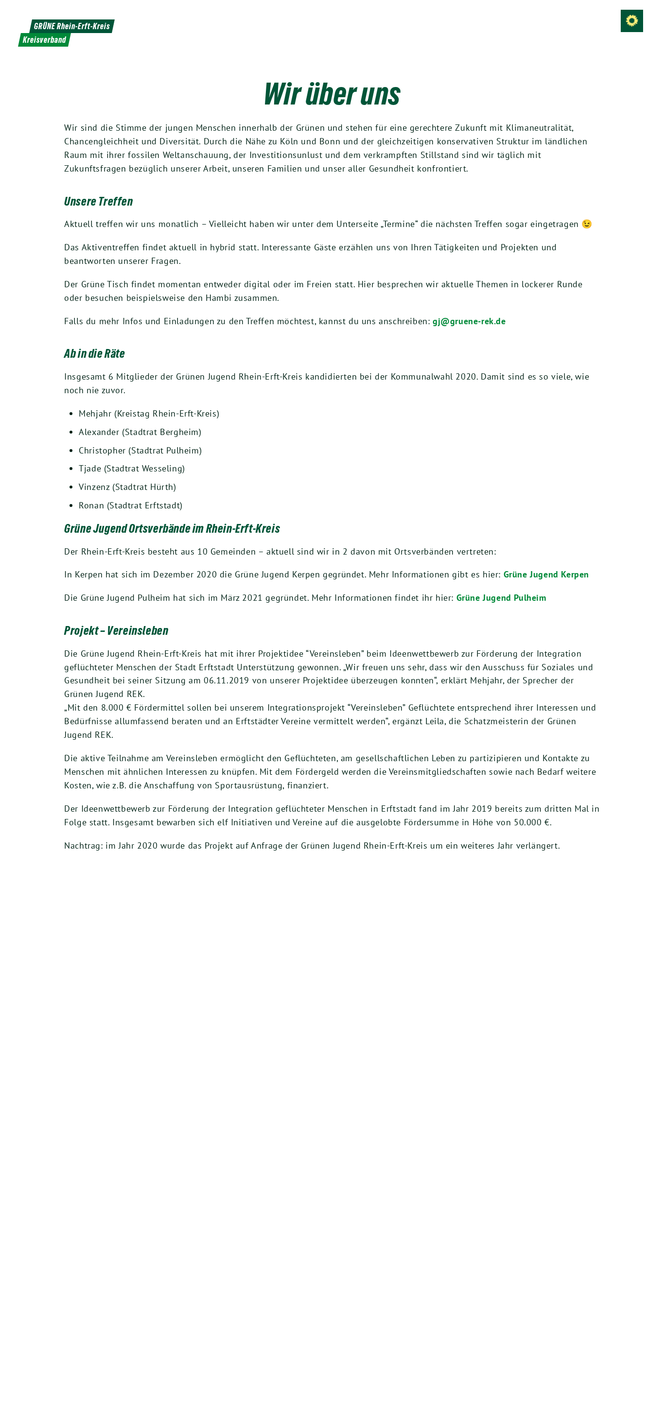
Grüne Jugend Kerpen (546, 574)
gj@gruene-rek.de (469, 321)
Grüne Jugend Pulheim (501, 597)
